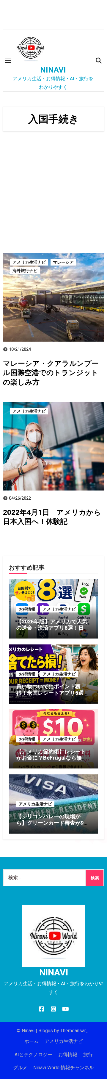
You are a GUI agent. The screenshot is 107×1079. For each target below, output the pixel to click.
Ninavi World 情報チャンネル (63, 1067)
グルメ (20, 1067)
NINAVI (53, 69)
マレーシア (63, 262)
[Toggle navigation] (8, 60)
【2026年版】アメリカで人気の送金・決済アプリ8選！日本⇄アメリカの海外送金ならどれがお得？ (52, 631)
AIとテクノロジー (33, 1054)
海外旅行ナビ (24, 270)
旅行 (88, 1054)
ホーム (31, 1041)
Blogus (45, 1030)
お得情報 (27, 609)
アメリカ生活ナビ (29, 262)
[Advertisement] (53, 193)
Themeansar (73, 1030)
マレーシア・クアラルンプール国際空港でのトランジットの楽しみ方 (51, 372)
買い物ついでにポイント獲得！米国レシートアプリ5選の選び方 (52, 692)
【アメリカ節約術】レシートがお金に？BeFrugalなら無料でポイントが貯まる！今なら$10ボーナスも (51, 761)
